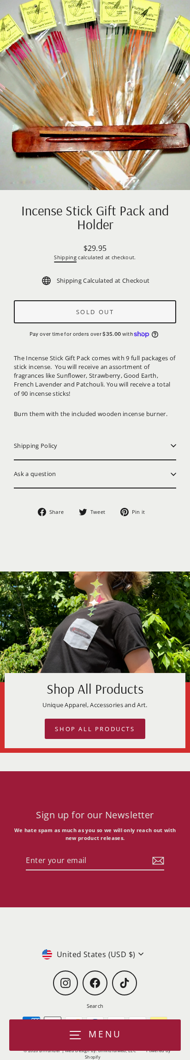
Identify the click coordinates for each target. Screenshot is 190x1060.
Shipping (65, 257)
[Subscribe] (156, 860)
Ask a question (35, 474)
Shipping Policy (36, 445)
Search (95, 1005)
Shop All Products (95, 729)
